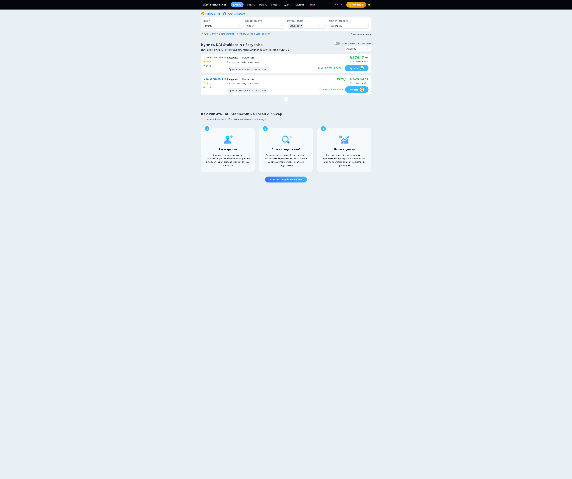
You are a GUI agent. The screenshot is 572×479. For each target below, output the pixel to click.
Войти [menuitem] (338, 4)
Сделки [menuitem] (287, 4)
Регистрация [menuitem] (356, 4)
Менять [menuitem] (263, 4)
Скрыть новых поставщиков (356, 43)
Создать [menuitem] (275, 4)
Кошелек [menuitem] (299, 4)
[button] (301, 26)
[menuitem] (312, 4)
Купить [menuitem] (237, 4)
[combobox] (247, 26)
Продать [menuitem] (250, 4)
